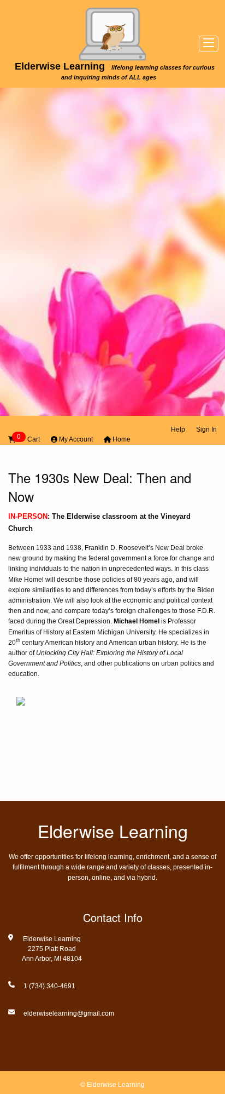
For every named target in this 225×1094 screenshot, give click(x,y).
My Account (75, 439)
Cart (28, 438)
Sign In (206, 429)
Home (121, 439)
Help (178, 429)
